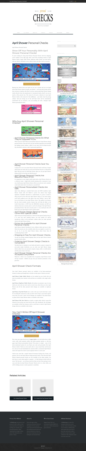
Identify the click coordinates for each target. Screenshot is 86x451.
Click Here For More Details (31, 84)
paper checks (33, 339)
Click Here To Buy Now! (31, 335)
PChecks (42, 447)
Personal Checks (67, 66)
